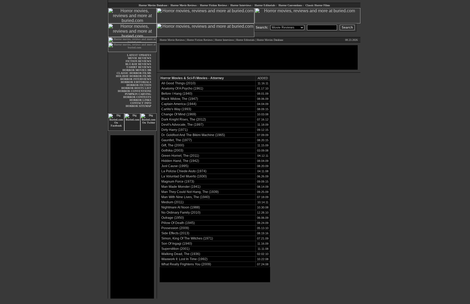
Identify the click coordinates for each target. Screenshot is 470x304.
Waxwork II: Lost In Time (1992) (184, 259)
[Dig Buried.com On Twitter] (148, 129)
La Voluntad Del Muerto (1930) (184, 176)
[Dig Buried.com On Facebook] (116, 129)
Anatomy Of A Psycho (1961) (182, 88)
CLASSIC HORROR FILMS (134, 73)
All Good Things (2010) (178, 83)
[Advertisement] (132, 217)
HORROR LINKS (140, 100)
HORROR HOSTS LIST (136, 88)
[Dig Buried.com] (132, 129)
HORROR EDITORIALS (136, 82)
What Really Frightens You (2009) (186, 264)
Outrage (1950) (172, 218)
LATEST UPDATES (139, 55)
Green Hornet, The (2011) (180, 156)
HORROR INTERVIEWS (135, 79)
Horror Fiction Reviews (213, 5)
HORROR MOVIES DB (136, 70)
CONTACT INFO (140, 103)
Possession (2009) (175, 228)
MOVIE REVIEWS (139, 58)
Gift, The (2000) (172, 145)
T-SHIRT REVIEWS (138, 67)
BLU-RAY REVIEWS (138, 64)
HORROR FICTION (138, 85)
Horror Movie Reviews (184, 5)
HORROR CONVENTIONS (134, 91)
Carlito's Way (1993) (176, 109)
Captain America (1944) (178, 104)
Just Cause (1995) (174, 166)
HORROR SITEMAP (138, 106)
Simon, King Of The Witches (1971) (187, 238)
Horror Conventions (290, 5)
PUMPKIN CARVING (138, 94)
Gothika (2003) (172, 150)
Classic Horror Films (317, 5)
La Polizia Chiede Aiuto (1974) (183, 171)
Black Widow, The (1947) (179, 99)
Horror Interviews (240, 5)
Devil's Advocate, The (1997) (182, 125)
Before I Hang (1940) (176, 94)
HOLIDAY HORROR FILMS (133, 76)
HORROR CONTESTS (137, 97)
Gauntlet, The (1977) (176, 140)
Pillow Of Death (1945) (178, 223)
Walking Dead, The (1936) (180, 254)
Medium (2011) (172, 202)
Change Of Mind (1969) (178, 114)
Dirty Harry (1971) (174, 130)
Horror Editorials (265, 5)
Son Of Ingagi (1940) (176, 243)
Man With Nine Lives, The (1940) (185, 197)
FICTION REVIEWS (138, 61)
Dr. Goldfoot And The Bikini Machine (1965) (193, 135)
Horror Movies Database (153, 5)
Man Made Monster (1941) (180, 187)
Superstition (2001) (175, 249)
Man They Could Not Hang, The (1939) (190, 192)
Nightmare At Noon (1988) (180, 207)
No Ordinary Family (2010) (180, 212)
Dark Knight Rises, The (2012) (183, 119)
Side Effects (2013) (175, 233)
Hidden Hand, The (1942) (180, 161)
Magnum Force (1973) (177, 181)
